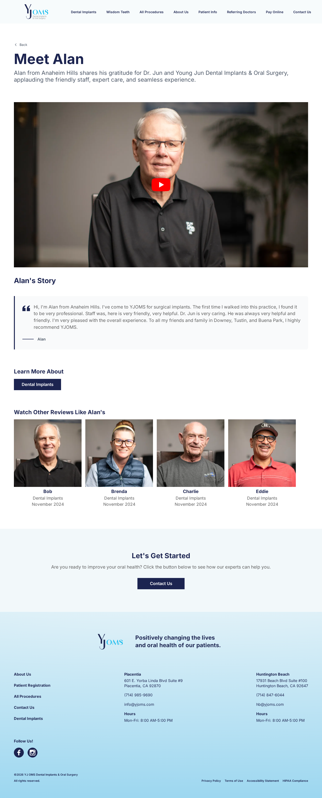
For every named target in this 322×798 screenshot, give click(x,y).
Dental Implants (38, 384)
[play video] (161, 184)
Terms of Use (234, 780)
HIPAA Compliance (295, 780)
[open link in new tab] (19, 753)
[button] (83, 11)
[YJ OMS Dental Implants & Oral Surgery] (36, 12)
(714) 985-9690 (138, 695)
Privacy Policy (211, 780)
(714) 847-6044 (270, 695)
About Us (22, 674)
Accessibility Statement (263, 780)
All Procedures (27, 696)
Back (23, 45)
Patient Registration (32, 685)
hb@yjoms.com (270, 704)
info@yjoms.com (139, 704)
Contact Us (161, 583)
